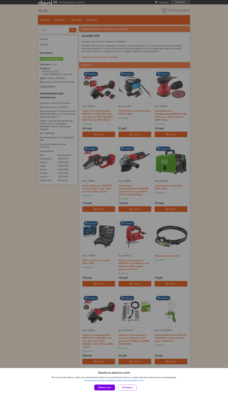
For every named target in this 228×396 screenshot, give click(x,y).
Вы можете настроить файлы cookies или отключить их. (113, 380)
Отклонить (127, 387)
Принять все (104, 387)
